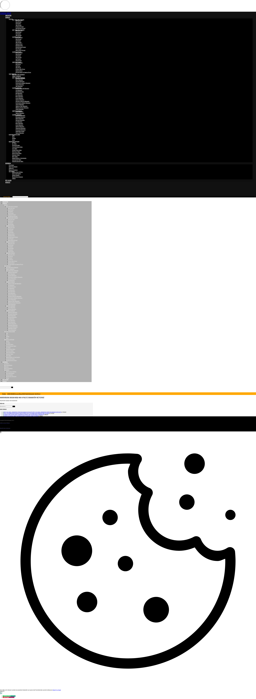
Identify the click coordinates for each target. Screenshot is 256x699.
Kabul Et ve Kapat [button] (57, 690)
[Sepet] (1, 187)
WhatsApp (13, 696)
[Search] (29, 196)
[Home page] (0, 394)
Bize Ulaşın (11, 697)
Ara (13, 406)
